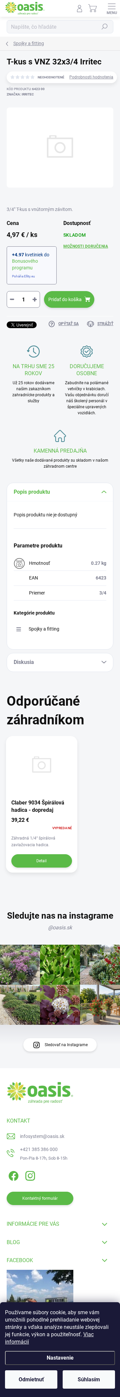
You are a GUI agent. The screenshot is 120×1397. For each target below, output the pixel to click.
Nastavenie (60, 1358)
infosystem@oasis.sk (42, 1136)
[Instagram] (29, 1175)
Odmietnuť (31, 1379)
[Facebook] (12, 1175)
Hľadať (104, 26)
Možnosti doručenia (85, 246)
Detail (41, 861)
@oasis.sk (60, 927)
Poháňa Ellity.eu (23, 276)
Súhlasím (89, 1379)
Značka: (20, 94)
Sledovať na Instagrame (66, 1044)
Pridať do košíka (65, 299)
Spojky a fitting (44, 629)
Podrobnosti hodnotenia (91, 77)
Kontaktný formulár (40, 1198)
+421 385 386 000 (39, 1149)
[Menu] (111, 8)
